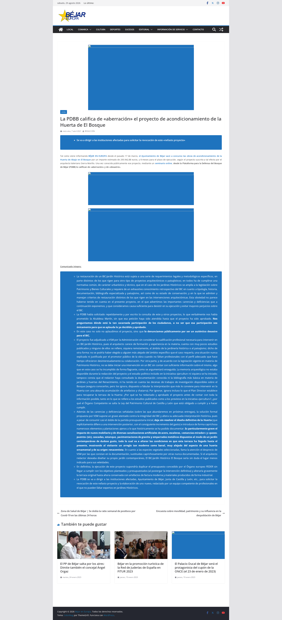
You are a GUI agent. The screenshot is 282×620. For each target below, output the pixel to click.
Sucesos (129, 29)
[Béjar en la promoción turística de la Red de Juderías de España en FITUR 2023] (141, 533)
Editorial (144, 29)
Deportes (115, 29)
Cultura (100, 29)
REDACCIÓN (90, 131)
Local (70, 29)
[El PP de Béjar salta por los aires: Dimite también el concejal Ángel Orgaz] (83, 533)
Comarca (83, 29)
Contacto (198, 29)
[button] (89, 29)
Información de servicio (171, 29)
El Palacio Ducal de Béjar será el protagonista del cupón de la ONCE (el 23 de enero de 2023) (196, 567)
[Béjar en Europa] (60, 29)
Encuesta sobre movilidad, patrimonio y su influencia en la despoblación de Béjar (188, 513)
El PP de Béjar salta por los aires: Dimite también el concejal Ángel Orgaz (82, 567)
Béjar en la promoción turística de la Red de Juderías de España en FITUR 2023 (141, 567)
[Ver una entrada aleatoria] (221, 29)
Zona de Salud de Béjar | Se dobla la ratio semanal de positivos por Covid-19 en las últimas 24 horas (98, 513)
